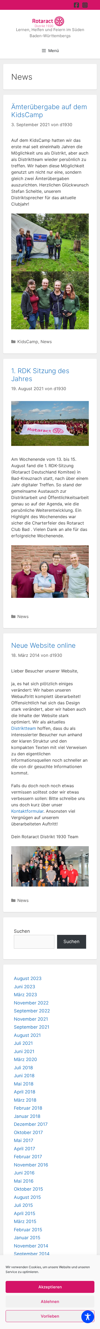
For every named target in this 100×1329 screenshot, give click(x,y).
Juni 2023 (24, 986)
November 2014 (31, 1246)
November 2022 (31, 1003)
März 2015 (25, 1221)
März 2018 (25, 1100)
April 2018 (24, 1091)
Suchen (22, 931)
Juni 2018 (24, 1075)
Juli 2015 (23, 1205)
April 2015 (24, 1213)
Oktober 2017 (28, 1132)
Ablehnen (50, 1301)
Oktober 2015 (28, 1189)
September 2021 (31, 1027)
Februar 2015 (28, 1229)
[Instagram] (85, 5)
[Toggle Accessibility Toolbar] (88, 1317)
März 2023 (25, 994)
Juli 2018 (23, 1067)
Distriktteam (23, 728)
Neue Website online (43, 645)
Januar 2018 (27, 1116)
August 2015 (27, 1197)
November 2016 (31, 1165)
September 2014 (32, 1253)
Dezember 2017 (31, 1124)
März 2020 (25, 1059)
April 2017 (24, 1148)
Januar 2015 (27, 1237)
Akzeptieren (50, 1286)
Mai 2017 (23, 1140)
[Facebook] (76, 5)
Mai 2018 (23, 1084)
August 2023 (28, 978)
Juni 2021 (24, 1051)
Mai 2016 (24, 1181)
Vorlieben (50, 1316)
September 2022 (32, 1010)
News (46, 341)
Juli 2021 (23, 1043)
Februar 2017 (28, 1156)
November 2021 (31, 1019)
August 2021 (27, 1035)
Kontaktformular (27, 811)
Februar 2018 (28, 1108)
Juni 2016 (24, 1172)
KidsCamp (27, 341)
